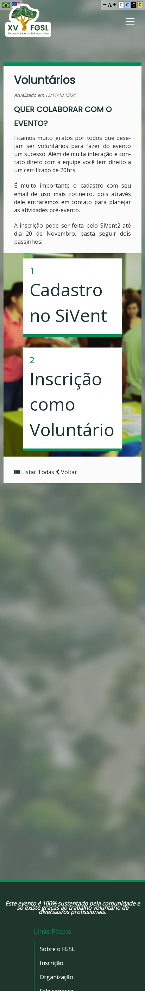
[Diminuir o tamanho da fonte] (104, 5)
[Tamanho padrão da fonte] (110, 5)
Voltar (68, 472)
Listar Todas (38, 472)
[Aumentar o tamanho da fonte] (114, 5)
